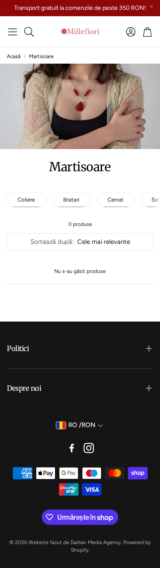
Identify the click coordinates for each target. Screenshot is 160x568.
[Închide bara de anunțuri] (151, 6)
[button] (12, 31)
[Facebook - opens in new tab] (72, 448)
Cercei (115, 199)
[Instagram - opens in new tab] (89, 448)
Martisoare (41, 56)
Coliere (26, 199)
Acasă (13, 56)
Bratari (71, 199)
